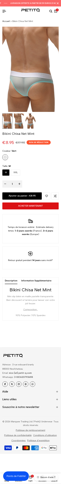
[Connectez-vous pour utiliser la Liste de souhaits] (46, 196)
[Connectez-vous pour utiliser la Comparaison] (55, 196)
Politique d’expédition (38, 440)
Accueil (6, 21)
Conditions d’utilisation (45, 435)
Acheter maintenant (30, 206)
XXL (15, 172)
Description (11, 280)
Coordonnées (18, 440)
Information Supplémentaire (36, 280)
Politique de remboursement (30, 430)
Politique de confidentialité (18, 435)
